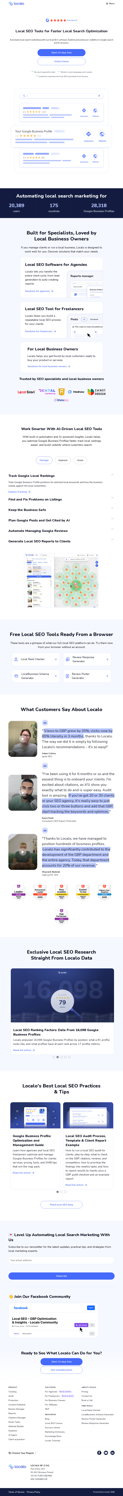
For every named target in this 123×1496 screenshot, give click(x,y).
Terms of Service (16, 1492)
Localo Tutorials (52, 1440)
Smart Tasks (14, 1422)
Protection (13, 1400)
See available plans (61, 1370)
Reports (12, 1413)
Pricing (85, 1391)
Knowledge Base (53, 1436)
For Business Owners (55, 1400)
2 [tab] (57, 1057)
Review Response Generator (95, 1423)
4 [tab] (65, 1057)
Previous (6, 1011)
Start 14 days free (61, 52)
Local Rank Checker (91, 1410)
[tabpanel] (62, 1011)
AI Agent (12, 1435)
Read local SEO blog (61, 1204)
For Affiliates (51, 1404)
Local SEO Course (53, 1423)
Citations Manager (17, 1417)
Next (116, 1011)
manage (44, 460)
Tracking (12, 1391)
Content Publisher (17, 1404)
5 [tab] (69, 1057)
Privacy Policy (33, 1492)
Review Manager (16, 1409)
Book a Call (87, 1400)
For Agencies (58, 1391)
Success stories (52, 1427)
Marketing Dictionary (55, 1432)
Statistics (12, 1430)
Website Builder (16, 1426)
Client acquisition (16, 1439)
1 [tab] (53, 1057)
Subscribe (61, 1276)
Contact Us (87, 1396)
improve (62, 460)
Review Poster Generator (94, 1418)
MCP (47, 1409)
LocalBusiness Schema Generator (98, 1414)
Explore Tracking (17, 491)
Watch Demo (61, 61)
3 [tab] (61, 1057)
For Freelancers (59, 1396)
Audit (11, 1396)
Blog (47, 1418)
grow (80, 460)
